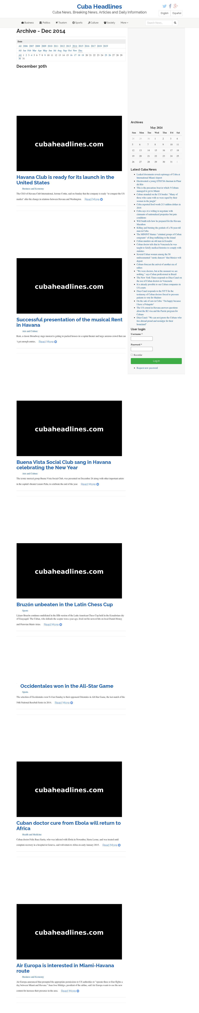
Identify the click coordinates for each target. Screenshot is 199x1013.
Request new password (147, 367)
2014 (74, 45)
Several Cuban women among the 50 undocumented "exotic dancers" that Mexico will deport (159, 257)
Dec (80, 50)
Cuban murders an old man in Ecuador (154, 240)
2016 (87, 45)
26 (110, 55)
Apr (40, 50)
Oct (70, 50)
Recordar (138, 354)
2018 (99, 45)
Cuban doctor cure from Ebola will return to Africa (68, 825)
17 (75, 55)
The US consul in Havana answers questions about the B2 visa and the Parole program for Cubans (157, 311)
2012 (62, 45)
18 (79, 55)
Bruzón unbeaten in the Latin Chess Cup (64, 604)
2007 (31, 45)
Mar (34, 50)
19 (83, 55)
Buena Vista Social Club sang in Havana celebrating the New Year (63, 464)
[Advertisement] (71, 93)
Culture (94, 22)
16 (71, 55)
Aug (60, 50)
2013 (68, 45)
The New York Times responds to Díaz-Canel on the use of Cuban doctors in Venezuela (159, 279)
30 (20, 58)
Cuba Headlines (99, 6)
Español (176, 13)
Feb (29, 50)
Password (136, 344)
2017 (93, 45)
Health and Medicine (32, 834)
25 (106, 55)
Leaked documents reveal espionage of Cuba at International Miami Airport (158, 176)
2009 (44, 45)
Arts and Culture (30, 331)
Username (137, 334)
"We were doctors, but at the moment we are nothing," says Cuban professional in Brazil (157, 272)
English (164, 13)
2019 (105, 45)
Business (29, 22)
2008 (37, 45)
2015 (81, 45)
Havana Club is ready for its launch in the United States (65, 179)
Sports (78, 22)
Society (110, 22)
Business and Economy (33, 188)
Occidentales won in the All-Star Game (66, 686)
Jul (54, 50)
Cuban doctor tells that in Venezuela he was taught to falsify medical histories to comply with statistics (159, 247)
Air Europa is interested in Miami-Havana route (65, 968)
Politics (46, 22)
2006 (25, 45)
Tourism (62, 22)
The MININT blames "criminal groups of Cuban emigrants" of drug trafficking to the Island (159, 236)
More (124, 22)
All (20, 45)
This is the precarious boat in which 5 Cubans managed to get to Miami (158, 189)
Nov (75, 50)
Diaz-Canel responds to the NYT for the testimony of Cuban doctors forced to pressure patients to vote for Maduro (158, 294)
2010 (50, 45)
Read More (92, 199)
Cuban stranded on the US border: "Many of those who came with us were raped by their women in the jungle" (157, 197)
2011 (56, 45)
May (45, 50)
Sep (65, 50)
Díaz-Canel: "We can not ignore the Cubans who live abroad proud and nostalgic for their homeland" (159, 321)
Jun (50, 50)
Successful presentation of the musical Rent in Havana (69, 322)
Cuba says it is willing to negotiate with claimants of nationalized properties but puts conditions (157, 214)
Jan (24, 50)
